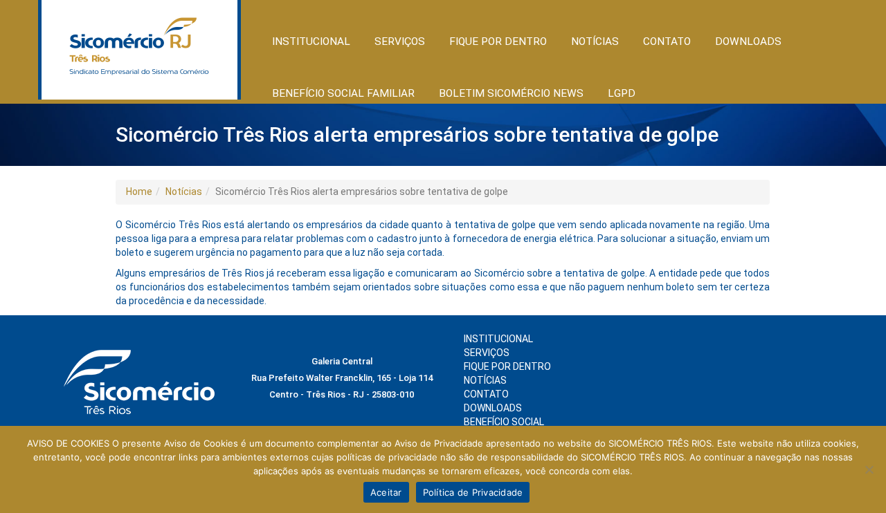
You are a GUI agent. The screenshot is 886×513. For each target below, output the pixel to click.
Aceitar (386, 492)
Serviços (486, 352)
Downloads (748, 41)
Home (139, 191)
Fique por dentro (507, 366)
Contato (667, 41)
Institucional (498, 338)
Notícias (183, 191)
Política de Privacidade (473, 492)
